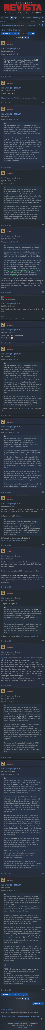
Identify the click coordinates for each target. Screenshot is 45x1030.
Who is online (7, 1009)
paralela (40, 578)
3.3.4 (16, 54)
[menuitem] (31, 18)
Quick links (2, 18)
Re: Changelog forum (11, 48)
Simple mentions (29, 658)
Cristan (8, 297)
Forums (12, 18)
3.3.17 (16, 891)
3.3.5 (16, 120)
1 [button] (25, 38)
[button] (22, 37)
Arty (18, 1025)
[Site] (22, 8)
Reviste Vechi (6, 77)
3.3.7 (16, 242)
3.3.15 (16, 702)
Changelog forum (10, 30)
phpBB (16, 1023)
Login (4, 21)
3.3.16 (16, 774)
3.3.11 (18, 516)
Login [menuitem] (43, 18)
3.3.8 (30, 409)
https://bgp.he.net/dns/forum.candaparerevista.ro (19, 98)
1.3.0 (36, 636)
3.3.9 (16, 360)
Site (6, 17)
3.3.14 (18, 604)
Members (15, 18)
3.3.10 (16, 432)
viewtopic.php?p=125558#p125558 (13, 540)
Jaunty (8, 42)
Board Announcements (25, 636)
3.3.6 (16, 184)
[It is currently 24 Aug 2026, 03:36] (39, 25)
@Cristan (4, 658)
